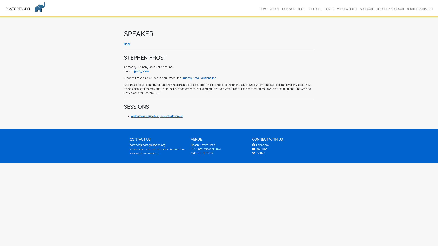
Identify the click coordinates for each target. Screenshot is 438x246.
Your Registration (420, 9)
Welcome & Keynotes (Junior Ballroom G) (157, 116)
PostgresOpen (18, 9)
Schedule (314, 9)
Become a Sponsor (390, 9)
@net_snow (141, 71)
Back (127, 44)
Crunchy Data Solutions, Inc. (198, 78)
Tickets (329, 9)
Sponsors (367, 9)
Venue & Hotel (347, 9)
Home (263, 9)
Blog (301, 9)
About (274, 9)
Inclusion (288, 9)
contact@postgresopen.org (147, 145)
